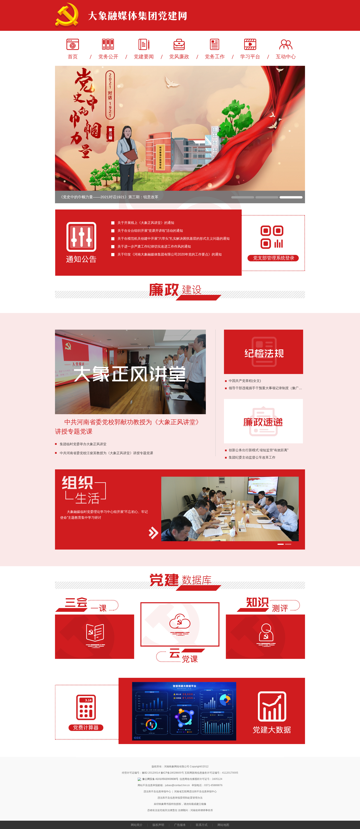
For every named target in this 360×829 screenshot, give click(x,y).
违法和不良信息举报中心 (157, 791)
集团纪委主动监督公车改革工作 (252, 457)
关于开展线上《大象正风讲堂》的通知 (146, 222)
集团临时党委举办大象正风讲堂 (83, 444)
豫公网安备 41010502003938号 (160, 779)
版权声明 (158, 825)
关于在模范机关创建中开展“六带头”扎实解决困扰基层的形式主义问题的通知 (174, 238)
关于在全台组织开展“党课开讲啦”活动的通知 (150, 230)
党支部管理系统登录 (273, 258)
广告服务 (180, 825)
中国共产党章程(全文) (245, 381)
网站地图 (223, 825)
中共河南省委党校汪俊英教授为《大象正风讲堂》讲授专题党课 (106, 453)
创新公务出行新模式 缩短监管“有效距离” (258, 450)
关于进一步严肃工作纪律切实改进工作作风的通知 (154, 246)
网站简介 (136, 825)
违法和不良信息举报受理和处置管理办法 (180, 797)
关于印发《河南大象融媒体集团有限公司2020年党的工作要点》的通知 (170, 254)
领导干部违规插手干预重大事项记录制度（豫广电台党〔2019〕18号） (281, 388)
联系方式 (202, 825)
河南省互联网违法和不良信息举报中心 (195, 791)
